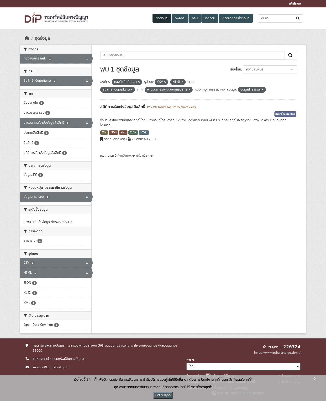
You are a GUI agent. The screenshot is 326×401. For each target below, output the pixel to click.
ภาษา (190, 360)
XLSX (133, 132)
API (133, 156)
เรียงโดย (235, 69)
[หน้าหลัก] (27, 38)
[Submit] (298, 18)
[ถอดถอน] (139, 82)
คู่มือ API (147, 156)
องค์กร (179, 18)
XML (123, 132)
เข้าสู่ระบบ (295, 3)
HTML (144, 132)
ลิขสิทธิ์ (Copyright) (285, 114)
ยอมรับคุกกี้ (163, 395)
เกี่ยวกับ (210, 18)
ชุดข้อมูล (162, 18)
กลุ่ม (195, 18)
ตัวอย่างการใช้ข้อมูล (235, 18)
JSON (113, 132)
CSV (104, 132)
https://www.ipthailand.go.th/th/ (277, 352)
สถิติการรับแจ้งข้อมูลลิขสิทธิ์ (123, 107)
